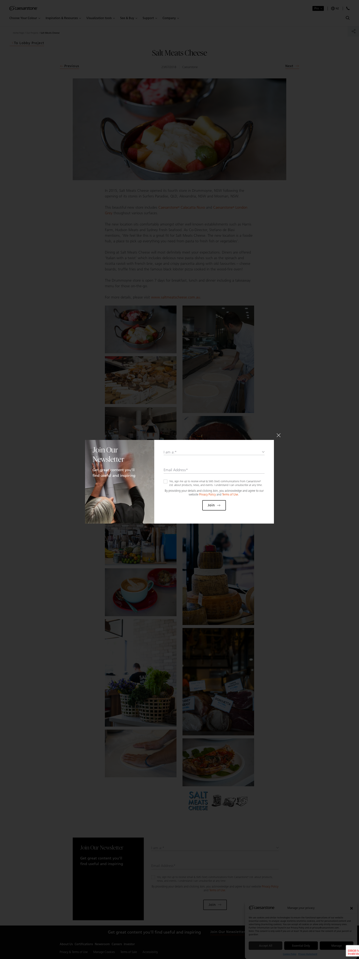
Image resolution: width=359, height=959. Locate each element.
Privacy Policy (207, 494)
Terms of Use (230, 494)
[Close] (278, 435)
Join (211, 505)
